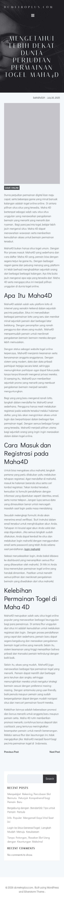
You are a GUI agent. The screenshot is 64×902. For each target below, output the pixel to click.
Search (50, 778)
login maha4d (32, 549)
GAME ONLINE (12, 187)
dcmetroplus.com (29, 7)
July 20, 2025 (53, 97)
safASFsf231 (39, 97)
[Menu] (33, 15)
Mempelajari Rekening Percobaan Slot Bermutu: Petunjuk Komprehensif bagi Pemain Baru (29, 798)
